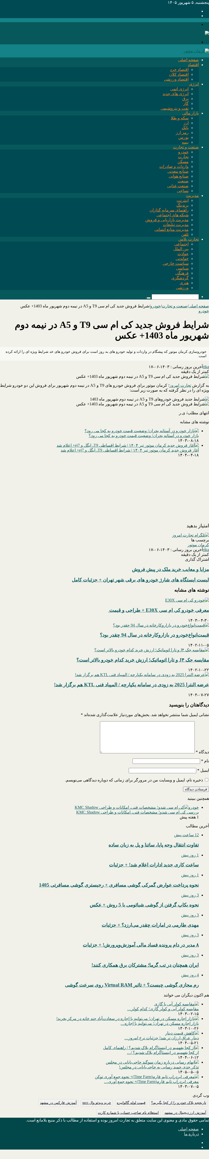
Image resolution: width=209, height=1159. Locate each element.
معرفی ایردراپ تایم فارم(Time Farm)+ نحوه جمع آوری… (151, 1081)
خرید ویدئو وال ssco (96, 1103)
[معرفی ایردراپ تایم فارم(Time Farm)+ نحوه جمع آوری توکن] (147, 1077)
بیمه (185, 142)
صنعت (183, 181)
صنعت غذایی (178, 186)
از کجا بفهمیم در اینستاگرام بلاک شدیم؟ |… (163, 1052)
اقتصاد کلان (179, 74)
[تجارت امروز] (196, 33)
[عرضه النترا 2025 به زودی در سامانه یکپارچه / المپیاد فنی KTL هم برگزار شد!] (142, 674)
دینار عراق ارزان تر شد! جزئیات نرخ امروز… (161, 1038)
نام (205, 761)
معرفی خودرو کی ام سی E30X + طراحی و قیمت (158, 610)
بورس (183, 137)
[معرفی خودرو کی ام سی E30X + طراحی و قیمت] (187, 600)
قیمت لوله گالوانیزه (131, 1103)
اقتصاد (193, 65)
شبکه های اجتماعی (172, 215)
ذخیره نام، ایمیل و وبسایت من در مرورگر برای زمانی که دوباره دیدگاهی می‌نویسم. (134, 780)
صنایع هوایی (179, 176)
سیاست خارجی (176, 263)
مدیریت (192, 195)
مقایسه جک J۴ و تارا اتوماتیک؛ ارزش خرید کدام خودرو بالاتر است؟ (142, 660)
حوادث (183, 254)
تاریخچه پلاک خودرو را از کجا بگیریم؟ (178, 1103)
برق (185, 98)
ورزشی (182, 287)
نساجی (183, 191)
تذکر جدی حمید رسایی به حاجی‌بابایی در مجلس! (159, 1067)
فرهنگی (182, 273)
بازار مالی (190, 113)
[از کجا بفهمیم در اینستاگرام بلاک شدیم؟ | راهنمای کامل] (151, 1047)
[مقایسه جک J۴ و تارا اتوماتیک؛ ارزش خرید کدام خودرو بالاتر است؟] (151, 650)
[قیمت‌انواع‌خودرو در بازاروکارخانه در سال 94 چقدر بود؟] (161, 625)
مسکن (183, 161)
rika (206, 367)
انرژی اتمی (179, 89)
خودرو (183, 152)
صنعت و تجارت (186, 147)
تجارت (183, 157)
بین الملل (181, 249)
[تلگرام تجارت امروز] (190, 535)
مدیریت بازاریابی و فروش (167, 220)
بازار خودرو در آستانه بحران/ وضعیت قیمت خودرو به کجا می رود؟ (144, 435)
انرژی (194, 84)
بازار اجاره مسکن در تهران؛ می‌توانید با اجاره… (160, 1023)
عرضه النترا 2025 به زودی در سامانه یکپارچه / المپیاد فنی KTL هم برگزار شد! (131, 684)
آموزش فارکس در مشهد (58, 1103)
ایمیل (203, 770)
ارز (186, 123)
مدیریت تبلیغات (176, 224)
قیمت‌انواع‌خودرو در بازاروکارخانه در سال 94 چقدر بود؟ (154, 635)
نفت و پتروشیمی (175, 108)
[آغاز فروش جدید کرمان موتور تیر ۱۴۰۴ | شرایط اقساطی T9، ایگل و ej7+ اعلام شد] (128, 445)
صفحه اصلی (188, 60)
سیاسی (182, 268)
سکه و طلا (180, 118)
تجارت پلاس (188, 239)
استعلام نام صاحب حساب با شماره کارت (128, 1113)
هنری (184, 283)
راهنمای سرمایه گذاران (169, 210)
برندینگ (182, 205)
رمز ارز (182, 132)
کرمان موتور (198, 545)
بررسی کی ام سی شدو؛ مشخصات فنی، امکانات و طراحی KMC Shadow (137, 812)
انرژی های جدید (176, 94)
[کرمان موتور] (196, 51)
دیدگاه (202, 752)
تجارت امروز (180, 385)
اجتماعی (181, 244)
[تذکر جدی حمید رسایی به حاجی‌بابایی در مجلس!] (152, 1062)
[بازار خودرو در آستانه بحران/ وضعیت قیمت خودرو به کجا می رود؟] (142, 431)
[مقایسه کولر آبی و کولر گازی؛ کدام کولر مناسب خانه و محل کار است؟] (176, 1004)
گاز (186, 103)
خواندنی (182, 258)
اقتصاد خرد (179, 69)
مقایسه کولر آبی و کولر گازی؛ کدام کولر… (163, 1009)
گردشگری (180, 278)
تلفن (185, 234)
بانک (185, 128)
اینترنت (183, 200)
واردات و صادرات (174, 166)
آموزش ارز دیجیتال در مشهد (185, 1113)
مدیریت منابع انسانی (171, 229)
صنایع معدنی (178, 171)
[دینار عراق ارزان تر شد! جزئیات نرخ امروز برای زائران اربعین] (182, 1033)
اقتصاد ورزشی (176, 79)
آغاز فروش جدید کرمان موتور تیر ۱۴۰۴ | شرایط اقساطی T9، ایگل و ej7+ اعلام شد (130, 450)
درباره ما (191, 1134)
